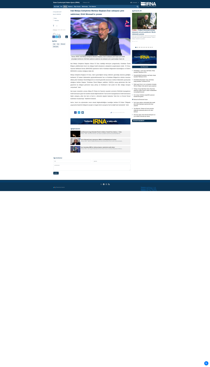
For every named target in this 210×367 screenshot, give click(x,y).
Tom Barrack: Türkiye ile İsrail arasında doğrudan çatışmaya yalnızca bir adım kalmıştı (144, 110)
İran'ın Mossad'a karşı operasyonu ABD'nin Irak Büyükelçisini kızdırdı (98, 139)
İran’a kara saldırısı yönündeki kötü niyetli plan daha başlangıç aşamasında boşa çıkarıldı (144, 104)
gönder (56, 173)
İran (61, 6)
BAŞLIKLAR (138, 11)
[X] (101, 184)
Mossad (63, 44)
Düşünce (70, 6)
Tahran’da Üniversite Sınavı (141, 99)
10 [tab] (152, 47)
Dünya (65, 6)
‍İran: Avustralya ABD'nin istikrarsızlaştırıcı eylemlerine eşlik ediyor (98, 147)
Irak (54, 44)
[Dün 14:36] (144, 21)
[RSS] (109, 184)
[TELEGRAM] (104, 184)
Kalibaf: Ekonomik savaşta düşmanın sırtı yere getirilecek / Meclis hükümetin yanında (144, 32)
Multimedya (85, 6)
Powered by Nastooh (60, 187)
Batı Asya (57, 20)
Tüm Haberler (92, 6)
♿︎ (206, 363)
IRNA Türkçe (66, 2)
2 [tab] (137, 47)
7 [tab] (146, 47)
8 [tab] (148, 47)
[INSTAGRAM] (106, 184)
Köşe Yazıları (77, 6)
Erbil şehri (55, 46)
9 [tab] (150, 47)
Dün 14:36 (135, 41)
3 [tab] (139, 47)
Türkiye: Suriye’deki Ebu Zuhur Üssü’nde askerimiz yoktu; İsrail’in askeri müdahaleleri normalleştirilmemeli (145, 90)
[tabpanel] (144, 27)
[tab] (144, 67)
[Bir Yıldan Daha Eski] (75, 134)
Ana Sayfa (56, 6)
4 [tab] (141, 47)
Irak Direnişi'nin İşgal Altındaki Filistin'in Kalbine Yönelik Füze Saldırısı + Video (101, 132)
